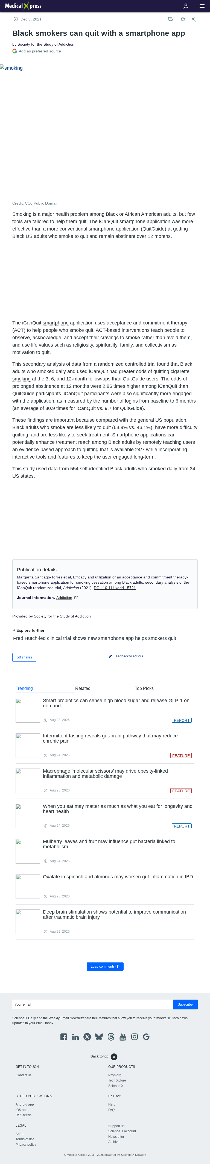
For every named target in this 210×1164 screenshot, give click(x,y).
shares (24, 657)
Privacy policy (26, 1145)
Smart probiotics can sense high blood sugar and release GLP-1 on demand (116, 703)
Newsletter (116, 1137)
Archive (113, 1142)
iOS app (22, 1110)
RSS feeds (23, 1115)
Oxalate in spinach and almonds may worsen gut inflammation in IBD (118, 876)
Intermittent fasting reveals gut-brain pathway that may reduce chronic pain (110, 738)
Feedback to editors (128, 656)
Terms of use (25, 1139)
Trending (24, 688)
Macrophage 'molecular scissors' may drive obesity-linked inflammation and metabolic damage (105, 773)
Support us (116, 1126)
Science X (115, 1086)
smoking (21, 379)
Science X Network (133, 1154)
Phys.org (114, 1075)
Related (83, 688)
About (20, 1134)
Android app (25, 1104)
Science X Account (122, 1131)
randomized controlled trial (127, 364)
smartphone (56, 323)
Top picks (144, 688)
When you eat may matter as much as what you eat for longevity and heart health (117, 808)
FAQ (111, 1110)
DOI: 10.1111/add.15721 (115, 588)
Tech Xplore (117, 1080)
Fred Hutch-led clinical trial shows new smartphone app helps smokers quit (94, 638)
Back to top (99, 1056)
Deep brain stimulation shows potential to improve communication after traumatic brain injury (114, 914)
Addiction (64, 597)
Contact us (23, 1075)
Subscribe (185, 1004)
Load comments (105, 966)
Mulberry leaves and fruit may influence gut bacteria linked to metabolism (109, 844)
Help (111, 1104)
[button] (202, 6)
